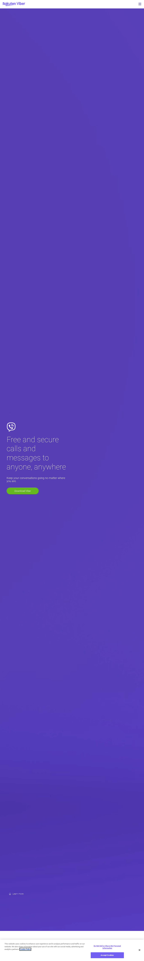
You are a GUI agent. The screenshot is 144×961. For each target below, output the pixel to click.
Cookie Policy (25, 949)
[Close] (139, 950)
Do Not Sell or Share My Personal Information (107, 947)
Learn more (17, 893)
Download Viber (22, 490)
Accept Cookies (107, 955)
